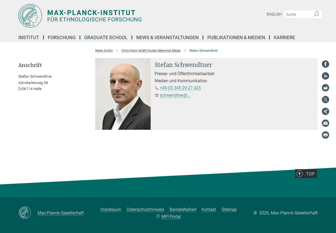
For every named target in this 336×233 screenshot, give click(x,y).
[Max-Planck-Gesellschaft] (28, 213)
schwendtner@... (175, 95)
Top (310, 174)
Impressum (111, 209)
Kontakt (209, 209)
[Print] (325, 135)
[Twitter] (325, 99)
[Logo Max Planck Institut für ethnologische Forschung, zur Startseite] (116, 16)
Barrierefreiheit (183, 209)
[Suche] (316, 14)
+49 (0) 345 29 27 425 (180, 87)
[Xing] (325, 111)
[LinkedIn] (325, 76)
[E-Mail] (325, 123)
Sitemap (229, 209)
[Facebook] (325, 64)
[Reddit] (325, 88)
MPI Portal (171, 216)
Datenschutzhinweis (145, 209)
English (274, 14)
